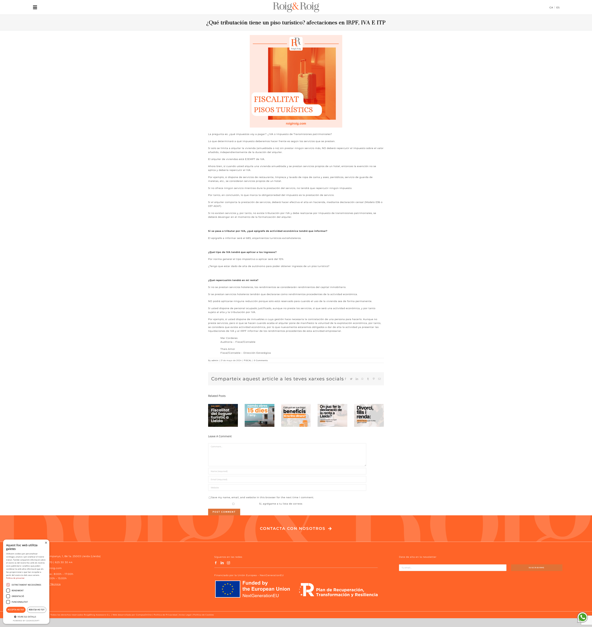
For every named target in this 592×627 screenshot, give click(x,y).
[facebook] (216, 562)
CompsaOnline (144, 615)
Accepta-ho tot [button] (16, 609)
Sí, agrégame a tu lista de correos (280, 503)
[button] (26, 617)
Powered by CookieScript (26, 620)
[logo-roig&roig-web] (296, 3)
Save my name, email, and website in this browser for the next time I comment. (262, 497)
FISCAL (248, 360)
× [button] (46, 543)
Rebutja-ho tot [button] (37, 609)
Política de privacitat (15, 578)
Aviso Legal (185, 615)
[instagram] (228, 562)
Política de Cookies (203, 615)
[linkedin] (222, 562)
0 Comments (261, 360)
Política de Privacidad (165, 615)
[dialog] (26, 582)
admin (215, 360)
